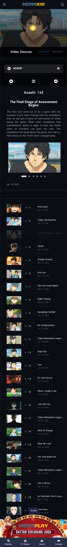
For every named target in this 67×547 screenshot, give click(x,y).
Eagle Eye (42, 351)
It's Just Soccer (45, 377)
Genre (42, 544)
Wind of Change (45, 430)
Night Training (44, 298)
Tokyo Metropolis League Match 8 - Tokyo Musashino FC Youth (51, 470)
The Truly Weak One (47, 456)
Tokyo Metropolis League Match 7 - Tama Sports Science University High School (51, 417)
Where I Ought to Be (47, 391)
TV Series (25, 544)
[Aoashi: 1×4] (56, 81)
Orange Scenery (45, 259)
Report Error (44, 51)
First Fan (42, 272)
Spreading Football (46, 312)
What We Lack (44, 443)
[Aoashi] (33, 81)
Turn (40, 364)
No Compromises (46, 325)
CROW (41, 246)
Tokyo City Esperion (47, 220)
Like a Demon (44, 483)
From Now (42, 509)
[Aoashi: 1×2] (11, 81)
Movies (8, 544)
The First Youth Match (48, 285)
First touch (43, 206)
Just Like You (44, 404)
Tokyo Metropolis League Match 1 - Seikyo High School (51, 338)
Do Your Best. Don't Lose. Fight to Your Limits (51, 496)
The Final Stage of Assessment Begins (51, 233)
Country (58, 544)
